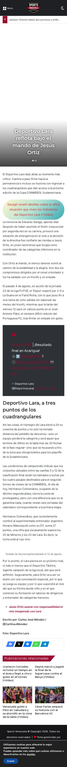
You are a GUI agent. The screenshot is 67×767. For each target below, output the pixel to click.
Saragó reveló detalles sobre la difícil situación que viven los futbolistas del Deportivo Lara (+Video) (33, 209)
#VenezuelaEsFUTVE (32, 362)
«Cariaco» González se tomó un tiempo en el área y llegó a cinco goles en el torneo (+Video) (17, 673)
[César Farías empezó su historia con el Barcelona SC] (49, 695)
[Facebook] (9, 644)
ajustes (31, 754)
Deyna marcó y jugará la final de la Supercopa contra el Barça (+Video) (49, 672)
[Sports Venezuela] (33, 8)
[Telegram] (43, 644)
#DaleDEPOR (30, 356)
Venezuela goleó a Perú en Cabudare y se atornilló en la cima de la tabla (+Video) (17, 712)
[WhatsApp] (35, 644)
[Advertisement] (33, 59)
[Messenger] (26, 644)
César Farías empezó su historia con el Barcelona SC (49, 710)
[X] (18, 644)
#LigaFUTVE (22, 345)
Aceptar (11, 761)
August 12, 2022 (45, 388)
